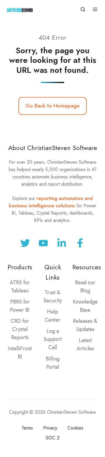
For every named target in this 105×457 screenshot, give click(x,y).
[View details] (80, 243)
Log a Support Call (52, 339)
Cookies (75, 428)
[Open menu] (95, 9)
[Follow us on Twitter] (25, 243)
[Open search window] (83, 9)
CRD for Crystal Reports (20, 329)
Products (20, 267)
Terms (27, 428)
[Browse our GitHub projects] (61, 243)
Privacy (50, 428)
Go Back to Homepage (52, 106)
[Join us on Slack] (43, 243)
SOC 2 (53, 437)
